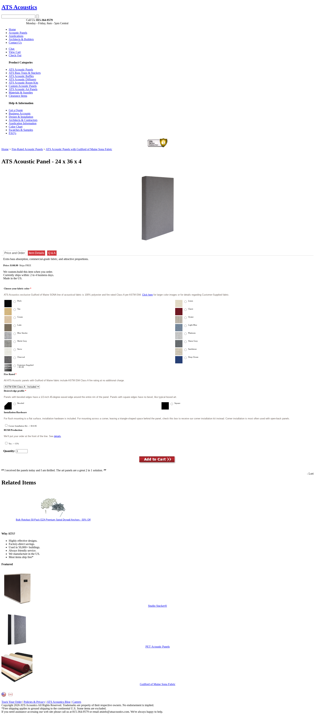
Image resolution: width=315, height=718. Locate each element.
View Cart (15, 52)
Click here (147, 294)
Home (12, 29)
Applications (16, 36)
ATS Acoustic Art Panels (23, 89)
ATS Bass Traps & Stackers (25, 72)
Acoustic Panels (18, 32)
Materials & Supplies (21, 92)
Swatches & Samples (21, 129)
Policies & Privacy (34, 701)
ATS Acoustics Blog (58, 701)
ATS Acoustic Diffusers (22, 79)
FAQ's (12, 133)
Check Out (15, 55)
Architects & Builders (21, 39)
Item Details (36, 253)
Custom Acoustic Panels (23, 86)
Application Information (22, 123)
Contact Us (15, 42)
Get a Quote (16, 110)
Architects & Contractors (23, 120)
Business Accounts (19, 113)
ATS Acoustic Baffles (21, 76)
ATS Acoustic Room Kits (23, 82)
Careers (76, 701)
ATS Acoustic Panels (21, 69)
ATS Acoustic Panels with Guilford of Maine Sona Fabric (79, 149)
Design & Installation (21, 116)
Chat (12, 48)
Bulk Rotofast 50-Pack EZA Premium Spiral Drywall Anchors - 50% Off (53, 519)
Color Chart (15, 126)
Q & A (52, 253)
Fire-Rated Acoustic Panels (27, 149)
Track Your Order (11, 701)
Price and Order (14, 253)
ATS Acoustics (19, 7)
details (57, 436)
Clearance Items (18, 95)
